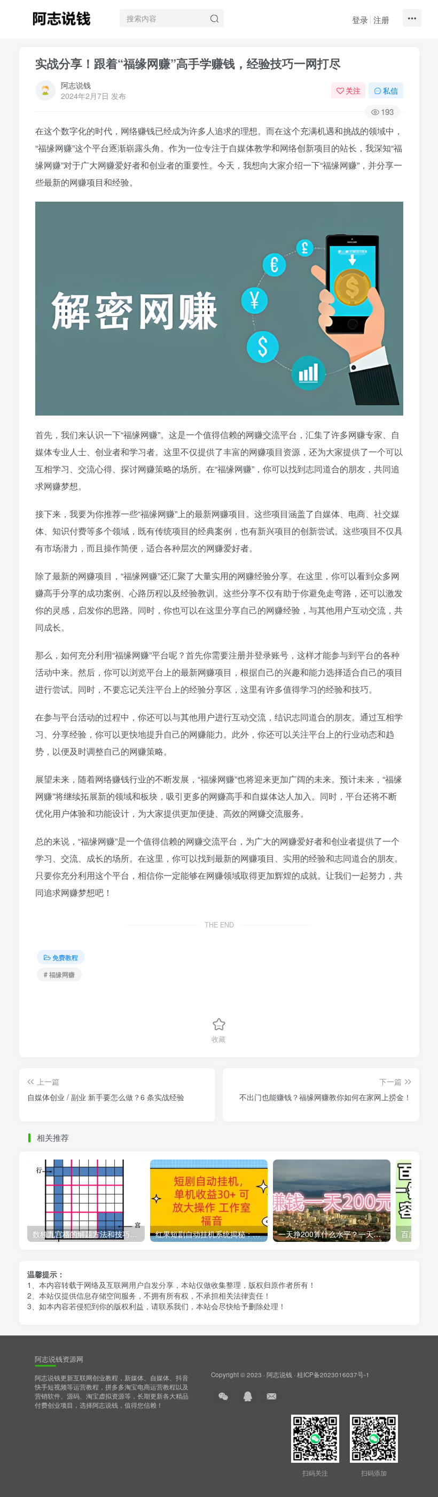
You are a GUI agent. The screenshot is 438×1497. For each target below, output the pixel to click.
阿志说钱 (76, 85)
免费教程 (65, 957)
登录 (360, 19)
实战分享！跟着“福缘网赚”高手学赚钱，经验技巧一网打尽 (188, 63)
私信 (390, 90)
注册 (381, 19)
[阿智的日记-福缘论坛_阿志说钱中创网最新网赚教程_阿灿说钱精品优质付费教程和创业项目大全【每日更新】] (61, 17)
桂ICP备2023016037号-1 (333, 1374)
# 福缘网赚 (59, 974)
